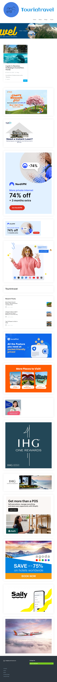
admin (8, 79)
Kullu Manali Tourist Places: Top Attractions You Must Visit (11, 303)
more (25, 80)
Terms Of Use (6, 676)
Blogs (45, 19)
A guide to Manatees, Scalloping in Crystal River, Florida (15, 67)
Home (34, 19)
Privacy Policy (6, 674)
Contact (5, 668)
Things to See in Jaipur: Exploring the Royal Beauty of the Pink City (11, 313)
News (40, 19)
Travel (51, 19)
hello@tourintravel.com (10, 660)
